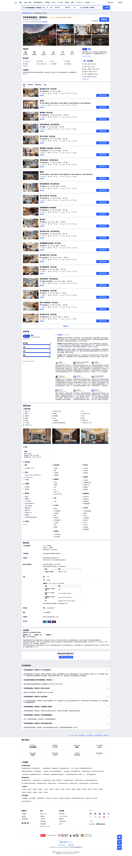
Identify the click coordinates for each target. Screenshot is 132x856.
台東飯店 (24, 792)
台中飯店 (29, 789)
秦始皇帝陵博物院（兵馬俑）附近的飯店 (52, 780)
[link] (110, 2)
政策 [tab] (45, 84)
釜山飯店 (62, 789)
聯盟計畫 (61, 818)
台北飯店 (24, 789)
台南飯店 (51, 789)
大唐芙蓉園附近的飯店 (68, 780)
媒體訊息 (42, 816)
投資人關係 (61, 813)
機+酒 (53, 2)
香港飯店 (46, 792)
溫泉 (26, 411)
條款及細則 (43, 821)
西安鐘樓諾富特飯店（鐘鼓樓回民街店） (31, 768)
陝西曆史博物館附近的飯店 (90, 780)
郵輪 (72, 2)
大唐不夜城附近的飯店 (62, 783)
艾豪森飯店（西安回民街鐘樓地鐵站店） (52, 771)
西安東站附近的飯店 (84, 783)
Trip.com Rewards (63, 816)
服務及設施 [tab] (38, 84)
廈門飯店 (90, 789)
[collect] (119, 837)
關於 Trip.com (43, 813)
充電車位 (27, 415)
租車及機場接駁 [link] (38, 2)
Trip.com (71, 735)
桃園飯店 (101, 789)
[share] (119, 842)
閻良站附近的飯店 (73, 783)
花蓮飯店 (35, 792)
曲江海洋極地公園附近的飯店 (29, 783)
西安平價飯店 (32, 798)
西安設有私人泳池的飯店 (51, 798)
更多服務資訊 (25, 818)
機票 (20, 2)
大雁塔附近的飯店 (37, 780)
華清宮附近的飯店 (52, 783)
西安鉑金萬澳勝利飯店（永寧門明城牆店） (32, 771)
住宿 (15, 2)
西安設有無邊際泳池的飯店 (78, 798)
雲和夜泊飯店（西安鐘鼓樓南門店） (72, 771)
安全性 (60, 824)
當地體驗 (47, 2)
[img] (39, 35)
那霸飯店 (79, 789)
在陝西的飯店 (81, 735)
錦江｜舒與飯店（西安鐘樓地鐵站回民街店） (82, 768)
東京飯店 (40, 789)
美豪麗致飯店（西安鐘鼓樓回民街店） (61, 768)
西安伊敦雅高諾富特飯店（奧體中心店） (75, 774)
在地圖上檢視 (85, 79)
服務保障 (24, 816)
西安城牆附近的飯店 (41, 783)
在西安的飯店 (89, 735)
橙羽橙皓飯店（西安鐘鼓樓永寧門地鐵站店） (54, 774)
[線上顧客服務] (119, 847)
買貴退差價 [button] (95, 20)
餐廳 (83, 418)
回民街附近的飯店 (79, 780)
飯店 (76, 735)
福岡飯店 (29, 792)
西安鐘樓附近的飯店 (26, 780)
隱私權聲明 (43, 824)
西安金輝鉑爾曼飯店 (91, 774)
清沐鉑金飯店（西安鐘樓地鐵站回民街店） (32, 774)
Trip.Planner (79, 2)
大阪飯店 (57, 789)
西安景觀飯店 (25, 798)
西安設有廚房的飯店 (26, 801)
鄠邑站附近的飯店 (94, 783)
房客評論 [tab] (30, 84)
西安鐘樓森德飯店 (46, 768)
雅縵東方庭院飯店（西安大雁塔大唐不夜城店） (93, 771)
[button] (93, 2)
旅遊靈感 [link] (87, 2)
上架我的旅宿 (62, 821)
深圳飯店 (40, 792)
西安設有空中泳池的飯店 (91, 798)
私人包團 (60, 2)
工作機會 (42, 818)
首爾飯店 (73, 789)
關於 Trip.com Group (45, 826)
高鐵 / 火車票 (27, 2)
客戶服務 (24, 813)
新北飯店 (95, 789)
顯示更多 (25, 74)
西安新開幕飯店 (40, 798)
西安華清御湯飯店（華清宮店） (36, 17)
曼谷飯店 (68, 789)
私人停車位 (85, 413)
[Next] (108, 436)
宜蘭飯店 (84, 789)
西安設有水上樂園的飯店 (64, 798)
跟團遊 (67, 2)
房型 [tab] (24, 84)
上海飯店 (46, 789)
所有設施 (25, 66)
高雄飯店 (35, 789)
